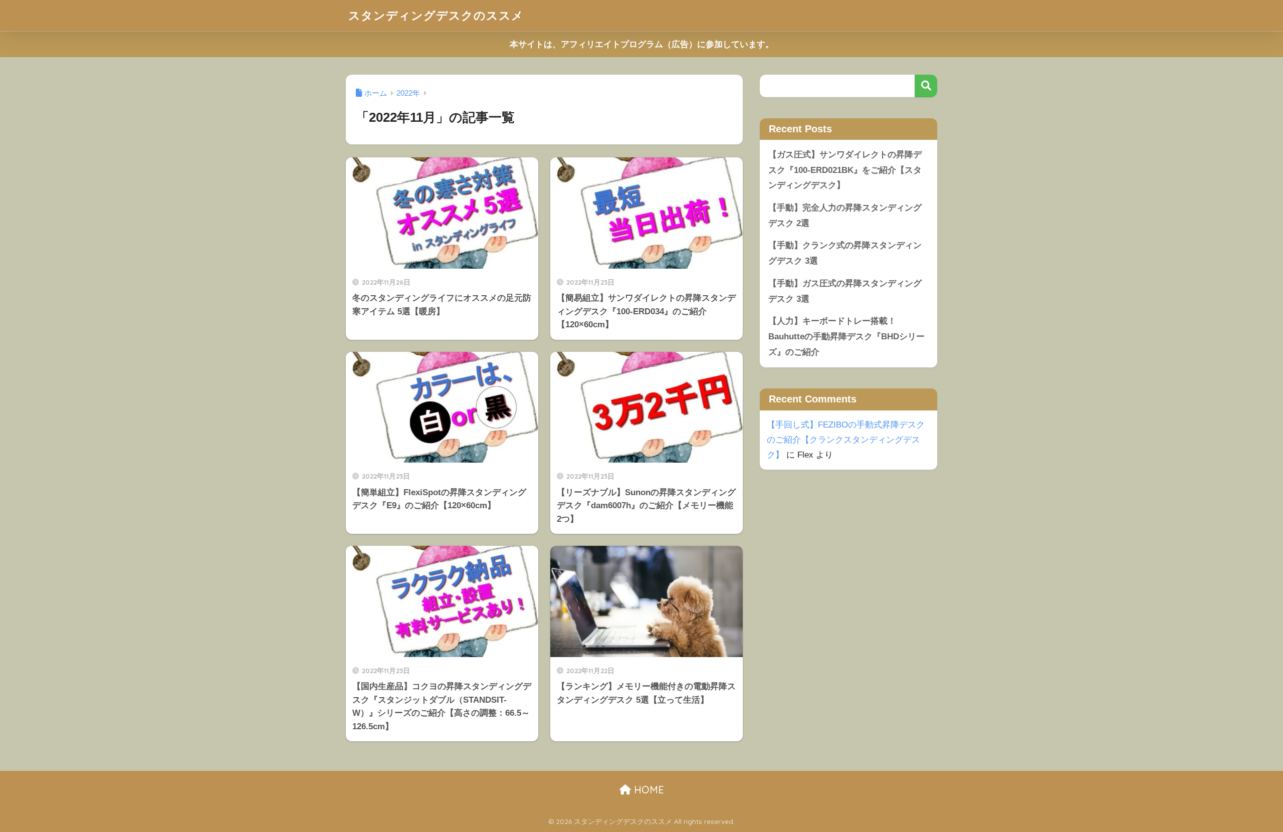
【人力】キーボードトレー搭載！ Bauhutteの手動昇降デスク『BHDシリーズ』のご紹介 (846, 336)
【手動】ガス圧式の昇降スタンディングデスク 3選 (845, 291)
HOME (647, 789)
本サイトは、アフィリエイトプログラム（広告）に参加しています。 (642, 44)
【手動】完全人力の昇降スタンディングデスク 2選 (845, 215)
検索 (926, 86)
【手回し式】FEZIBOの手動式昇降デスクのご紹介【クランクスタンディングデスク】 (846, 440)
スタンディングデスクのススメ (436, 15)
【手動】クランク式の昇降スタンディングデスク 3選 (845, 253)
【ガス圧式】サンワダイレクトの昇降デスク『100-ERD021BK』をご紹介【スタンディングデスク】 (845, 170)
